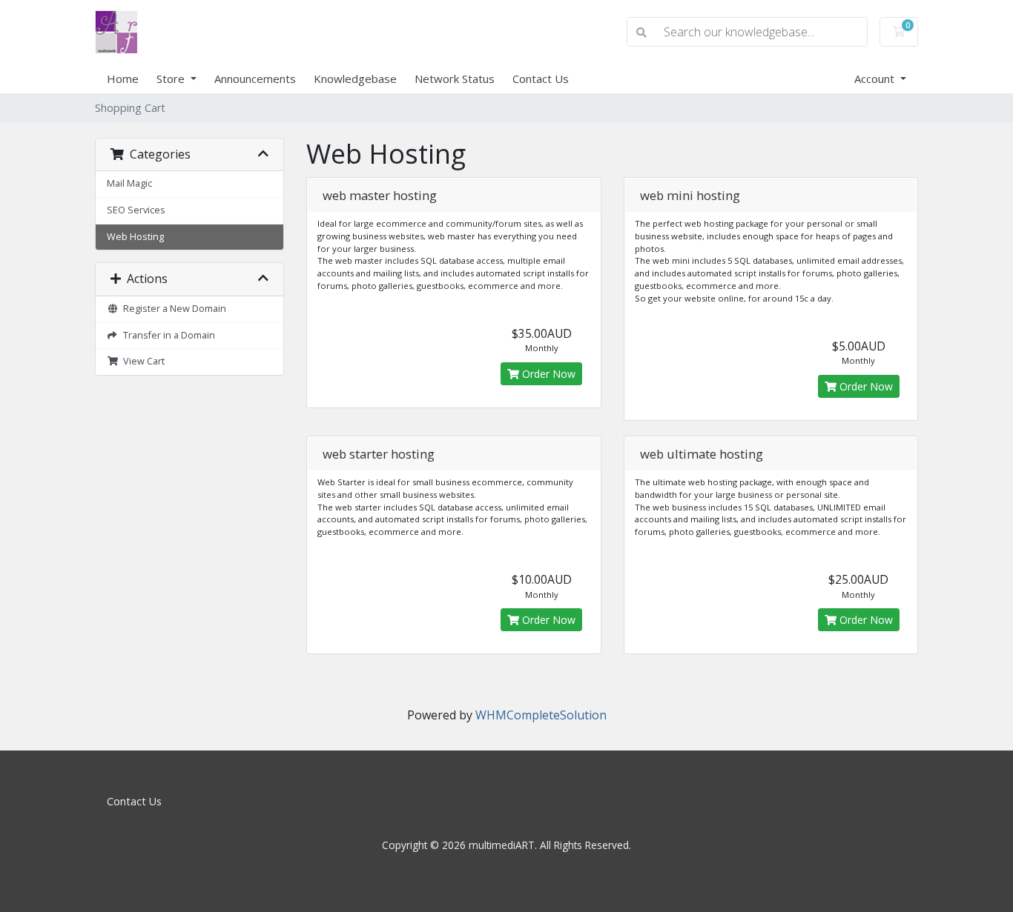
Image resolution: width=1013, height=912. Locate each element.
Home (123, 78)
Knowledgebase (355, 78)
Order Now (547, 374)
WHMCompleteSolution (541, 715)
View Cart (142, 361)
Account (875, 78)
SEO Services (136, 210)
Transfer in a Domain (167, 335)
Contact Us (540, 78)
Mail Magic (129, 183)
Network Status (455, 78)
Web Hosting (135, 236)
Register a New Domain (172, 308)
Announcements (255, 78)
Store (172, 78)
